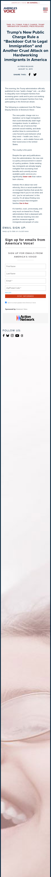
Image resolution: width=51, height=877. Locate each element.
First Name (11, 265)
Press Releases (36, 26)
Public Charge (30, 25)
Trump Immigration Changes (25, 26)
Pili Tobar (17, 25)
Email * (9, 279)
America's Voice (25, 3)
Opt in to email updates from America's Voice (21, 303)
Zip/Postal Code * (13, 286)
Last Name (10, 272)
